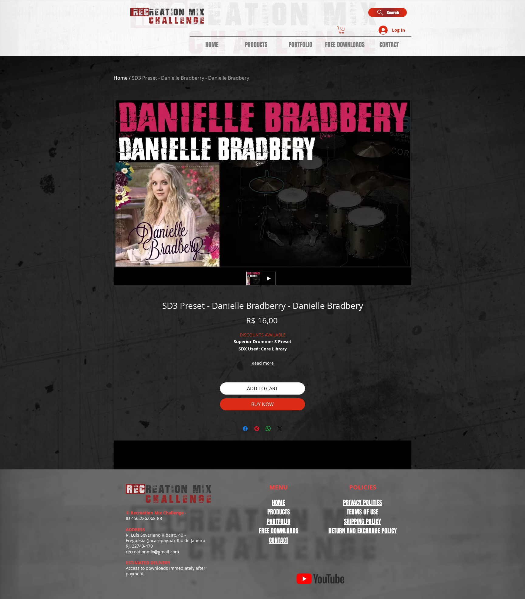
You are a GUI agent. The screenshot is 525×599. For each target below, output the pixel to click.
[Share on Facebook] (245, 428)
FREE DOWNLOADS (278, 530)
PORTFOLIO (278, 521)
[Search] (405, 28)
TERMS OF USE (362, 512)
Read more (263, 363)
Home (121, 78)
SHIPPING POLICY (362, 521)
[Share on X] (279, 428)
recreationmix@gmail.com (152, 552)
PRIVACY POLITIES (362, 502)
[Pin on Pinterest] (256, 428)
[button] (341, 30)
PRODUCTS (278, 512)
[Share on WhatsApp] (268, 428)
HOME (278, 502)
